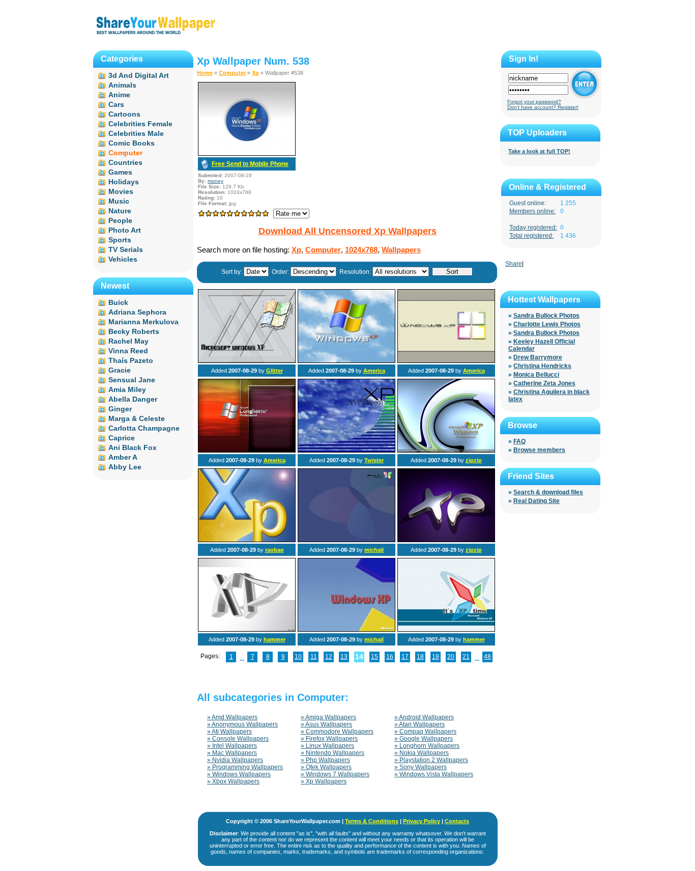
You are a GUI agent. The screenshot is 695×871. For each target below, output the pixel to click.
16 (389, 656)
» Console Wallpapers (238, 738)
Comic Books (131, 143)
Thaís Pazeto (130, 360)
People (120, 220)
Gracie (119, 370)
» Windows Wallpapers (239, 774)
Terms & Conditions (371, 821)
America (374, 371)
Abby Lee (124, 467)
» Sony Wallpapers (420, 767)
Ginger (120, 409)
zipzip (474, 460)
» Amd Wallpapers (232, 717)
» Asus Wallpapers (326, 724)
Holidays (123, 182)
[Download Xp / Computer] (247, 154)
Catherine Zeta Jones (544, 383)
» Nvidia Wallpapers (235, 760)
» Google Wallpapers (423, 738)
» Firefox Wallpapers (329, 738)
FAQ (519, 441)
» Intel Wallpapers (232, 745)
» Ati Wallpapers (229, 731)
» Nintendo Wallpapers (332, 752)
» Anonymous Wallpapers (242, 724)
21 (466, 656)
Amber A (122, 457)
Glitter (274, 371)
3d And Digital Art (138, 75)
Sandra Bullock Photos (546, 315)
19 (435, 656)
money (215, 181)
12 (328, 656)
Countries (125, 162)
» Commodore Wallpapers (337, 731)
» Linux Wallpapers (327, 745)
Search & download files (548, 492)
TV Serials (125, 249)
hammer (274, 639)
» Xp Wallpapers (323, 781)
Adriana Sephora (137, 312)
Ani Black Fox (132, 447)
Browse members (539, 450)
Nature (119, 211)
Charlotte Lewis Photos (547, 324)
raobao (274, 550)
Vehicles (122, 259)
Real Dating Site (536, 500)
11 (313, 656)
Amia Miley (127, 389)
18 (420, 656)
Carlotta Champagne (144, 428)
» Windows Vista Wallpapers (433, 774)
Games (120, 172)
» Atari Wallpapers (419, 724)
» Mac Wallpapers (232, 752)
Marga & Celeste (136, 418)
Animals (122, 85)
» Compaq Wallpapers (425, 731)
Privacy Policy (421, 821)
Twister (374, 460)
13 (343, 656)
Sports (119, 240)
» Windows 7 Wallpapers (335, 774)
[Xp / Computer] (247, 360)
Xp (255, 73)
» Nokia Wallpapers (421, 752)
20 (450, 656)
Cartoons (124, 114)
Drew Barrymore (537, 357)
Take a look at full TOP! (539, 151)
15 (374, 656)
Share (513, 263)
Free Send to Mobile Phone (250, 163)
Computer (232, 73)
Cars (116, 104)
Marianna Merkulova (143, 322)
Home (205, 73)
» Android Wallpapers (424, 717)
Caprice (121, 438)
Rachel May (128, 341)
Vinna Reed (128, 351)
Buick (118, 302)
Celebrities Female (140, 124)
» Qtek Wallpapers (326, 767)
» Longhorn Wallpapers (426, 745)
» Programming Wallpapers (245, 767)
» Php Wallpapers (325, 760)
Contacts (457, 821)
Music (118, 201)
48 (487, 656)
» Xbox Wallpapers (233, 781)
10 (298, 656)
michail (374, 550)
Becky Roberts (133, 331)
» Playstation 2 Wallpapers (431, 760)
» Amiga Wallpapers (328, 717)
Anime (119, 95)
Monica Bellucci (536, 374)
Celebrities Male (136, 133)
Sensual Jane (131, 380)
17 (405, 656)
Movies (120, 191)
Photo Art (124, 230)
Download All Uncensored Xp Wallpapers (347, 231)
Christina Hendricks (542, 366)
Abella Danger (132, 399)
